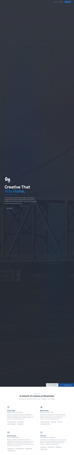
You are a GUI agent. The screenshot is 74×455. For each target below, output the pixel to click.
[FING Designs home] (37, 180)
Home (56, 1)
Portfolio (60, 1)
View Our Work (9, 208)
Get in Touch (67, 1)
